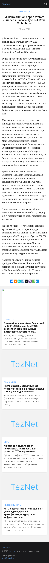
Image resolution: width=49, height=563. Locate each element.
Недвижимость (12, 505)
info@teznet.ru (8, 558)
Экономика (10, 382)
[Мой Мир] (37, 281)
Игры (6, 442)
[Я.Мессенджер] (19, 281)
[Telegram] (22, 281)
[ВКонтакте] (11, 281)
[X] (26, 281)
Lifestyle (24, 11)
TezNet (6, 4)
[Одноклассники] (15, 281)
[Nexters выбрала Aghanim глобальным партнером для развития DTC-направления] (24, 424)
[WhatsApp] (33, 281)
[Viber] (30, 281)
